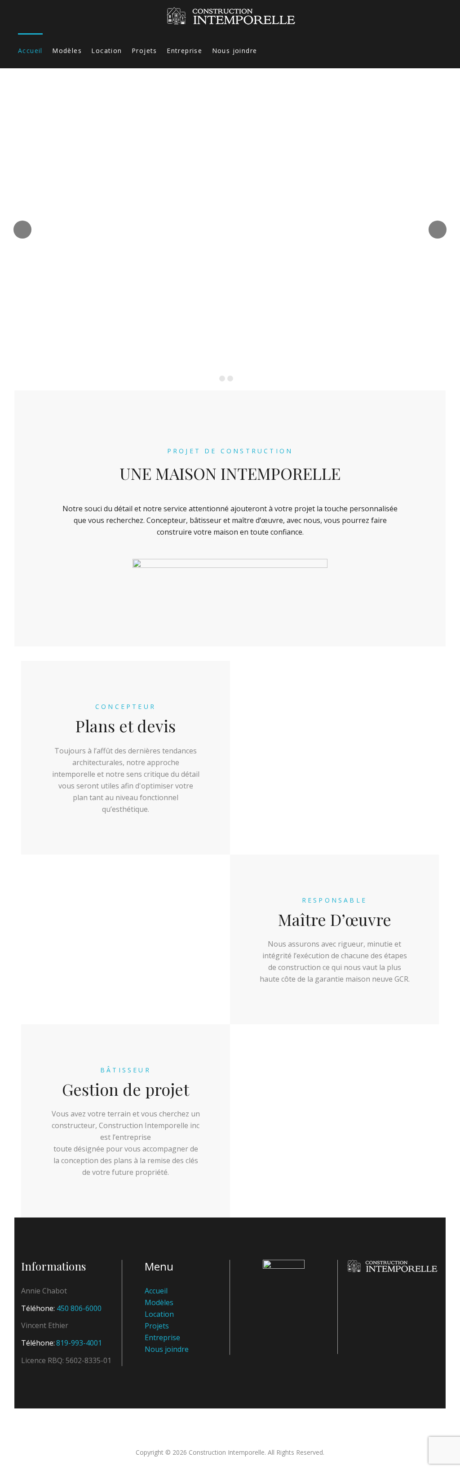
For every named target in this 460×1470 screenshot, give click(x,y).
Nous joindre (234, 50)
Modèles (67, 50)
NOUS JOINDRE (229, 266)
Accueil (30, 50)
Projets (144, 50)
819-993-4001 (79, 1343)
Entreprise (184, 50)
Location (106, 50)
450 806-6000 (79, 1308)
